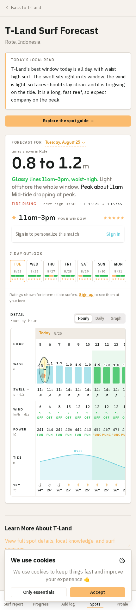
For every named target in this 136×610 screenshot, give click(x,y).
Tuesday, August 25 (62, 143)
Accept (97, 592)
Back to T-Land (26, 7)
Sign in (113, 234)
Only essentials (38, 592)
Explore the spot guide (68, 120)
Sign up (86, 294)
